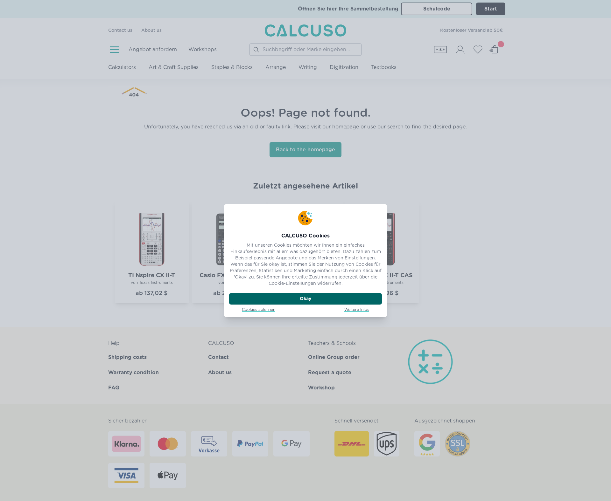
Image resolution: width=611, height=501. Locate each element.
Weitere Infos (356, 310)
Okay (305, 299)
